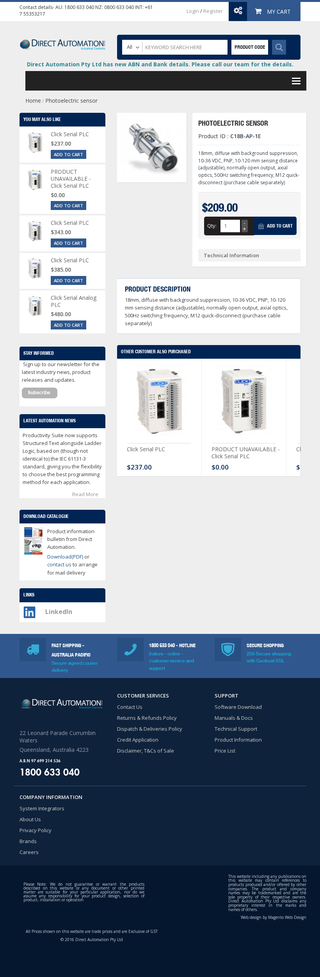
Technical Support (236, 728)
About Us (30, 819)
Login (193, 10)
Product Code (250, 47)
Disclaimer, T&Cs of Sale (145, 750)
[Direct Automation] (62, 41)
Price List (225, 750)
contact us (60, 564)
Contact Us (129, 706)
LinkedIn (58, 611)
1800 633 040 (79, 7)
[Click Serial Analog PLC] (35, 306)
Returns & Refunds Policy (147, 717)
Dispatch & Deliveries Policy (149, 728)
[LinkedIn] (29, 610)
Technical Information (231, 255)
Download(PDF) (65, 556)
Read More (85, 494)
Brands (28, 841)
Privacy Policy (36, 830)
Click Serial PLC (146, 449)
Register (213, 10)
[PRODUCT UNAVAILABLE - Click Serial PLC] (244, 403)
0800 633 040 (119, 7)
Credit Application (137, 739)
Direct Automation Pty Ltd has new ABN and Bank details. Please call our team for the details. (160, 64)
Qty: (212, 225)
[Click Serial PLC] (159, 403)
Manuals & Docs (234, 717)
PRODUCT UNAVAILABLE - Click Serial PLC (246, 452)
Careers (29, 852)
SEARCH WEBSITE (279, 47)
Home (33, 100)
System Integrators (42, 808)
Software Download (238, 706)
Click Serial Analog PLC (73, 301)
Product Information (238, 739)
